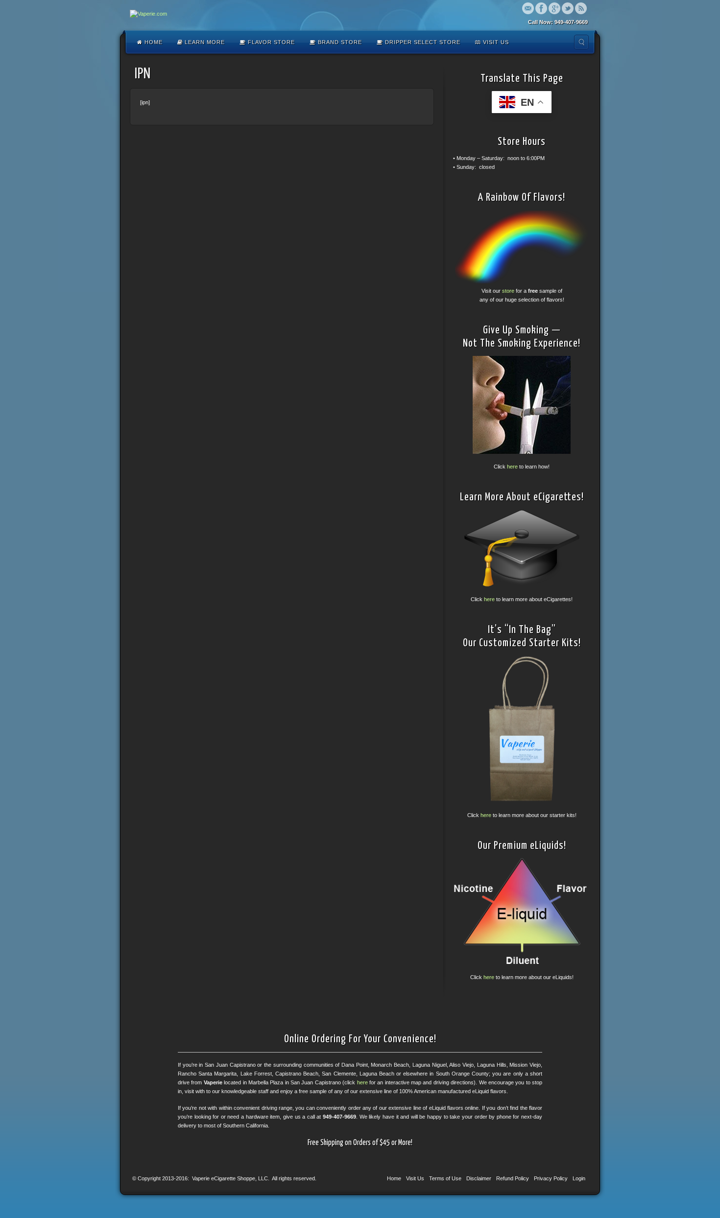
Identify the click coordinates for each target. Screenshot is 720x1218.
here (512, 466)
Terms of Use (445, 1178)
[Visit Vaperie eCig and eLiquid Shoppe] (521, 247)
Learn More (204, 42)
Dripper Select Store (421, 42)
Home (153, 42)
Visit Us (495, 42)
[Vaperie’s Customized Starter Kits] (521, 729)
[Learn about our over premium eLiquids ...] (521, 911)
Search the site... (581, 42)
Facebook (541, 8)
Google (554, 8)
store (508, 291)
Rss (581, 8)
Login (579, 1178)
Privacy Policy (551, 1178)
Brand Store (339, 42)
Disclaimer (478, 1178)
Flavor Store (270, 42)
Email (528, 8)
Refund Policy (512, 1178)
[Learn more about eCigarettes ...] (521, 548)
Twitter (568, 8)
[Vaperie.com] (148, 14)
